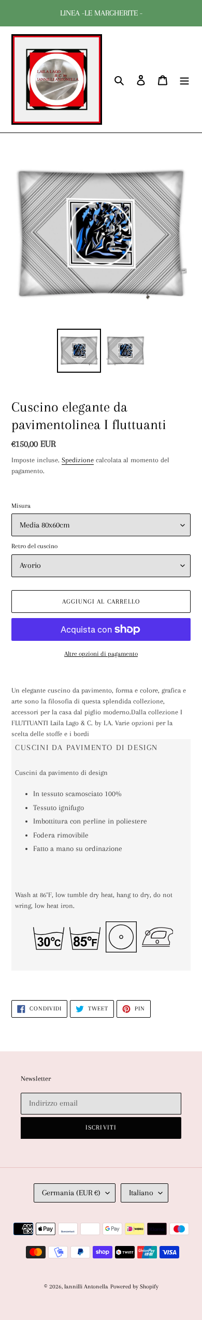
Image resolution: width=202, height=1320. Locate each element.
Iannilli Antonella (86, 1286)
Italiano (141, 1192)
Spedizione (78, 460)
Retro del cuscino (34, 546)
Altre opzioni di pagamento (101, 653)
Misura (21, 505)
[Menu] (184, 79)
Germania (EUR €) (71, 1192)
